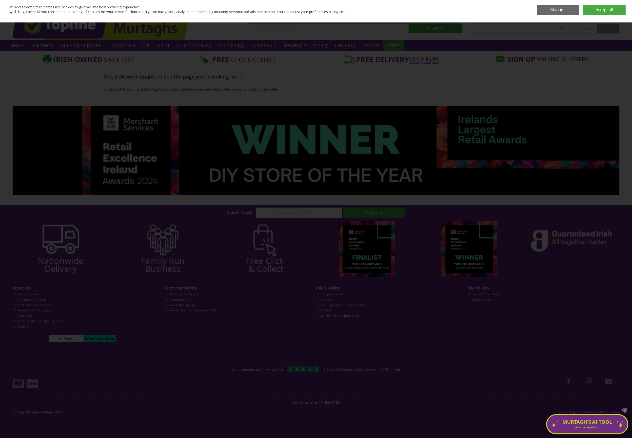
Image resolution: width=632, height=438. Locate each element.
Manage (558, 9)
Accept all (604, 9)
